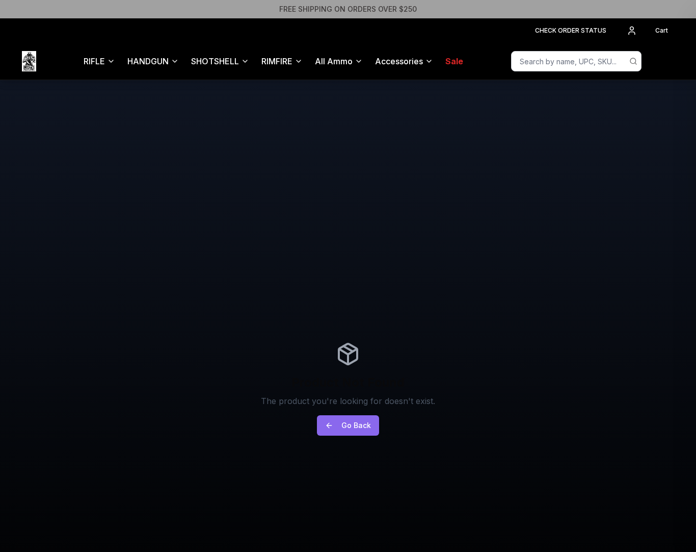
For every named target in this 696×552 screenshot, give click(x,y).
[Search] (633, 61)
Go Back (356, 425)
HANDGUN (148, 61)
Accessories (399, 61)
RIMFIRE (276, 61)
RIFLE (94, 61)
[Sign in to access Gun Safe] (662, 61)
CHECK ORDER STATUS (570, 30)
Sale (454, 61)
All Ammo (334, 61)
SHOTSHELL (215, 61)
